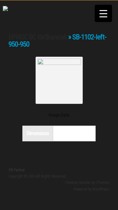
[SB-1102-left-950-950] (59, 63)
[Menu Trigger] (103, 13)
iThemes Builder (78, 182)
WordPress (101, 189)
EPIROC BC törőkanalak (37, 37)
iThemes (103, 182)
